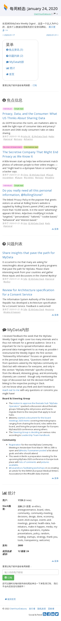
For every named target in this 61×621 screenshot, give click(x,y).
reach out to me (11, 390)
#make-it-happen (11, 312)
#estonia (49, 309)
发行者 (32, 608)
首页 (11, 74)
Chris (25, 174)
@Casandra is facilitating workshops (27, 467)
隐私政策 (41, 608)
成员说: (7, 553)
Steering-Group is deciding (26, 432)
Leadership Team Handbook (35, 435)
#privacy (18, 139)
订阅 (35, 85)
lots (21, 462)
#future (18, 177)
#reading (49, 177)
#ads (47, 223)
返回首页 (11, 599)
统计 (12, 68)
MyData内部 (16, 62)
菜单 (56, 228)
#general (7, 139)
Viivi (25, 223)
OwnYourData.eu (18, 608)
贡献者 (51, 608)
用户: (5, 500)
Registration (15, 444)
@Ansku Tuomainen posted (32, 450)
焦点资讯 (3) (15, 49)
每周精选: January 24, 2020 (34, 8)
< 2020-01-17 (8, 35)
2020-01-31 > (52, 35)
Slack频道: (6, 507)
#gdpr (51, 136)
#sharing (28, 139)
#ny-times (29, 177)
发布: (5, 545)
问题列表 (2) (15, 56)
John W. (27, 136)
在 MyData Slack (39, 136)
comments (31, 462)
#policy (6, 281)
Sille (25, 278)
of (24, 462)
